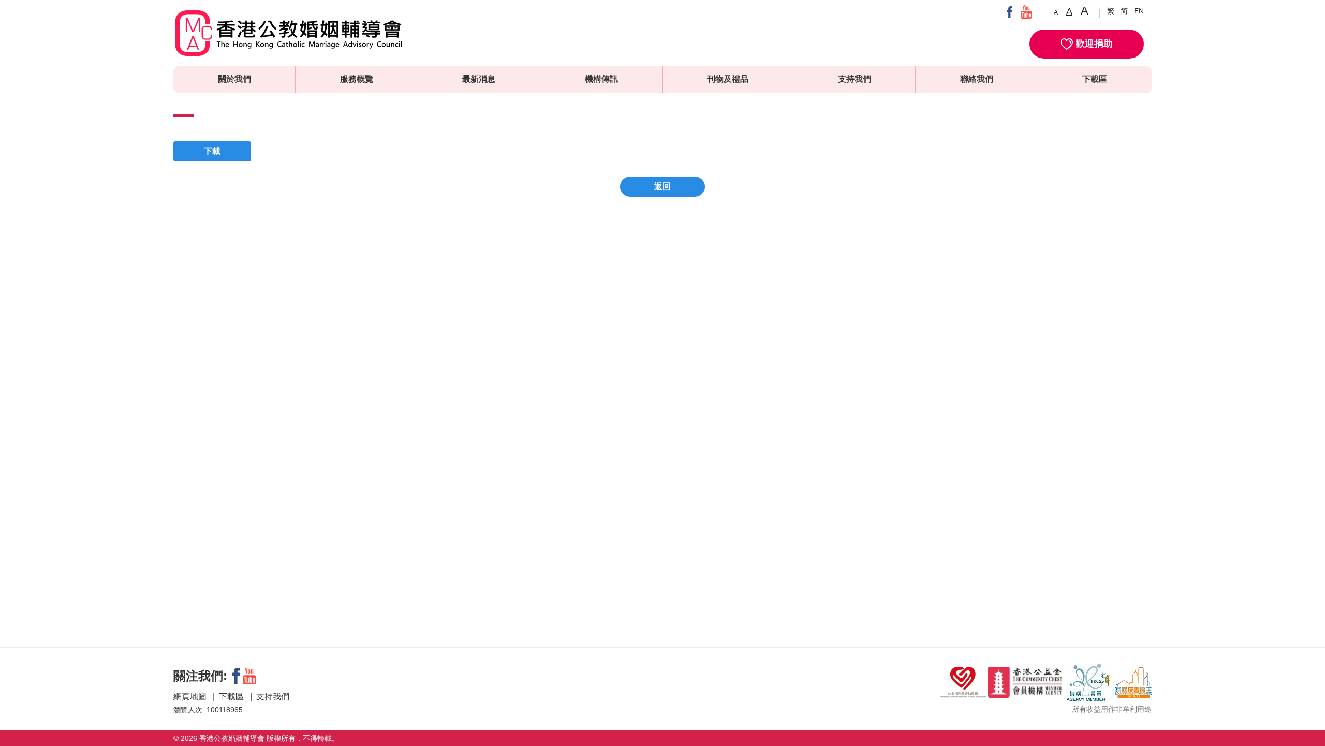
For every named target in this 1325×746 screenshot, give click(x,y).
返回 (662, 186)
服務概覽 (356, 79)
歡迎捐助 (1093, 43)
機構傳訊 (601, 79)
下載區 (1094, 79)
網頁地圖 (191, 696)
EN (1139, 11)
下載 (212, 151)
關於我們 (234, 79)
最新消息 (478, 79)
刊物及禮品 (727, 79)
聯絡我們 (976, 79)
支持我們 (854, 79)
